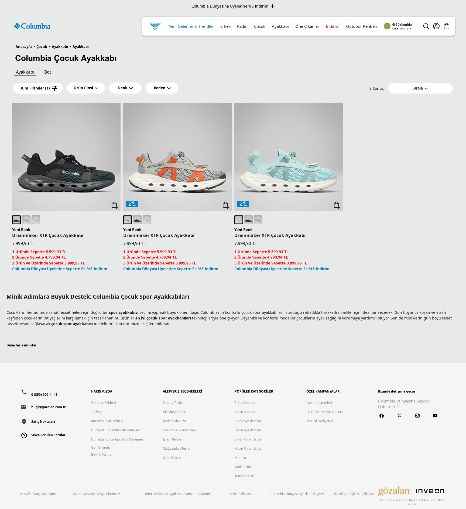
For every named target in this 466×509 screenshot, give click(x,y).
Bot (47, 72)
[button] (86, 88)
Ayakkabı (25, 72)
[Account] (436, 26)
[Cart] (446, 26)
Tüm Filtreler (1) (35, 88)
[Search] (426, 26)
